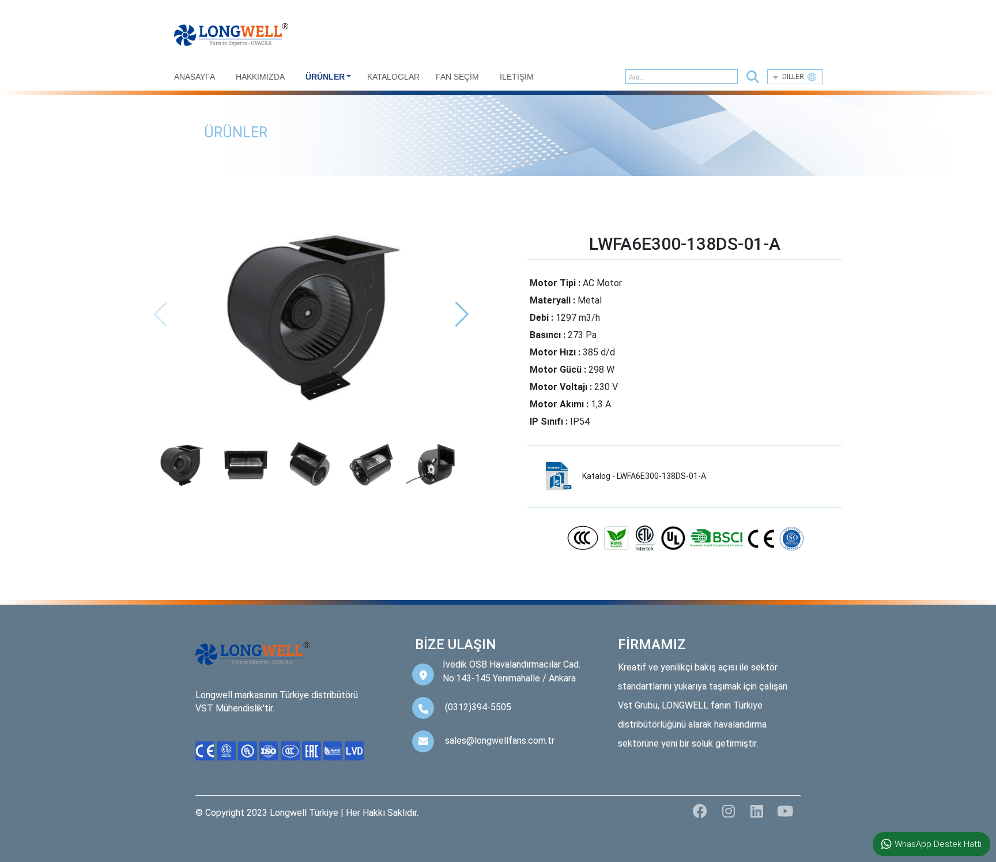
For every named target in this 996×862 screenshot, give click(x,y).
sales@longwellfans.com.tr (499, 740)
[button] (752, 77)
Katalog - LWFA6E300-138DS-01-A (644, 476)
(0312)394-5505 (478, 707)
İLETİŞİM (517, 76)
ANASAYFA (194, 76)
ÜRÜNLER (325, 76)
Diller (795, 77)
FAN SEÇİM (457, 76)
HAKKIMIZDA (260, 76)
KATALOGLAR (393, 76)
